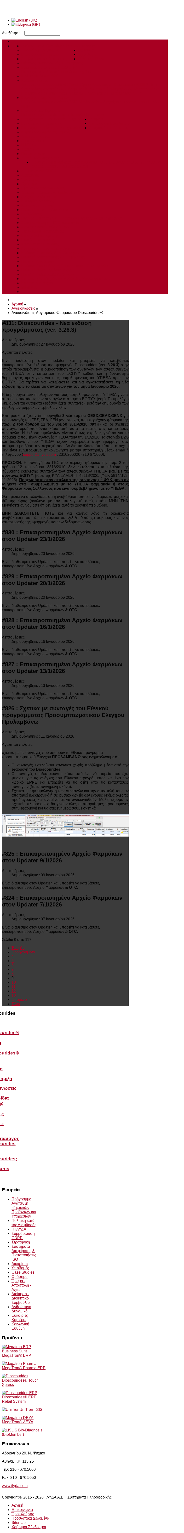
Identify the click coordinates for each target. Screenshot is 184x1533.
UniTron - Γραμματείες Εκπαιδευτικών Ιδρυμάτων (62, 115)
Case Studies (32, 141)
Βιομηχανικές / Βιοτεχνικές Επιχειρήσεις (55, 119)
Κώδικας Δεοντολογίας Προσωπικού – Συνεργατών (64, 266)
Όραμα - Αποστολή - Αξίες (43, 188)
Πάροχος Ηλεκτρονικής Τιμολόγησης (52, 63)
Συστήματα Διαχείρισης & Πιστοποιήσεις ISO (24, 1252)
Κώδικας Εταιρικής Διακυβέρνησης (50, 253)
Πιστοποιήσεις (33, 154)
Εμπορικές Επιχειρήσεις (41, 123)
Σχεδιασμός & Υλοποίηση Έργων (49, 46)
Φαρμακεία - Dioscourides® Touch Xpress (56, 85)
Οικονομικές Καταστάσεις (42, 231)
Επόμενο (19, 999)
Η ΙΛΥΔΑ (28, 145)
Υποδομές (30, 179)
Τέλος (16, 1004)
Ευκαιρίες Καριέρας (37, 201)
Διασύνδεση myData (75, 72)
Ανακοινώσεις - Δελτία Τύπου (46, 227)
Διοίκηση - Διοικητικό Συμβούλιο (48, 192)
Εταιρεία (96, 119)
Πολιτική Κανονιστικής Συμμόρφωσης (53, 257)
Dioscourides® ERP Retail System (19, 1399)
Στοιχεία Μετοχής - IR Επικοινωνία (50, 223)
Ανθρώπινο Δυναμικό (39, 197)
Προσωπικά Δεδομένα (30, 1518)
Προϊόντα (86, 50)
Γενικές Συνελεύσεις (38, 240)
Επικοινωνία (22, 1510)
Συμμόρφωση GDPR (39, 171)
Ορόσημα (29, 184)
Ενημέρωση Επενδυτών (109, 123)
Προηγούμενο (23, 952)
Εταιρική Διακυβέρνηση (108, 128)
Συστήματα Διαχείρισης (40, 158)
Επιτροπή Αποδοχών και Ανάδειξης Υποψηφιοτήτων (65, 279)
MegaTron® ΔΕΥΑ (17, 1422)
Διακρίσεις (30, 175)
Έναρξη (18, 948)
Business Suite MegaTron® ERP (49, 67)
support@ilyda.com (39, 454)
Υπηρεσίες (87, 46)
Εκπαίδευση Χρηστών (40, 54)
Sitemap (19, 1523)
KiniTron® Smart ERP (39, 76)
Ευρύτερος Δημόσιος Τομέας (45, 98)
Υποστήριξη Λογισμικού (41, 50)
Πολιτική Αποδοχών (38, 261)
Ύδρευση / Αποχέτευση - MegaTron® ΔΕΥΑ (105, 93)
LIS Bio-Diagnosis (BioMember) (22, 1432)
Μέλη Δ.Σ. (29, 287)
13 (14, 995)
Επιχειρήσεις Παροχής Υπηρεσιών (50, 128)
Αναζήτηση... (12, 33)
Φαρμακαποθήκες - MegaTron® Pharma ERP (72, 89)
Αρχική (17, 42)
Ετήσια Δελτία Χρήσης (40, 236)
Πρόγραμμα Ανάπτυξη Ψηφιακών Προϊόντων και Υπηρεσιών (72, 218)
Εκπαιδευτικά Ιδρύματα (40, 110)
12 (14, 991)
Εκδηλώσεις (31, 214)
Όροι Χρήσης (23, 1514)
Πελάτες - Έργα (91, 59)
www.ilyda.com (15, 1486)
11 (14, 987)
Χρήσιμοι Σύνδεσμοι (29, 1527)
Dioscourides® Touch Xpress (20, 1382)
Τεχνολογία (87, 54)
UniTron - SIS (30, 1410)
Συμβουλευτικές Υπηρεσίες (44, 59)
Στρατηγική (30, 149)
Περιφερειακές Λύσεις (39, 72)
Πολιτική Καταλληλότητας (42, 292)
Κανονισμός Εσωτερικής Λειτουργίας (52, 248)
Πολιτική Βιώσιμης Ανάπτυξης (46, 270)
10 (14, 982)
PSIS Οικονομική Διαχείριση (45, 102)
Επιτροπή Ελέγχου (37, 283)
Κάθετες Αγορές (34, 80)
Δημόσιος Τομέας (36, 136)
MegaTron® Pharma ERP (24, 1368)
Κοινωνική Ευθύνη (37, 205)
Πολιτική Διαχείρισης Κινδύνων (47, 274)
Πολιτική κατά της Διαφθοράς (45, 210)
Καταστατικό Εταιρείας (40, 244)
